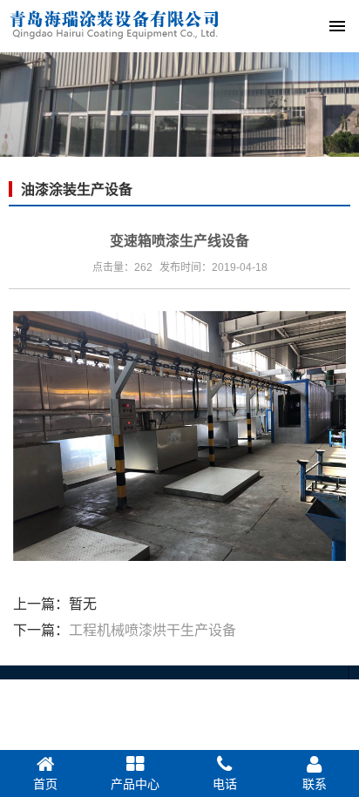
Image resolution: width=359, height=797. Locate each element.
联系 (314, 784)
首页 (45, 784)
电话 (225, 784)
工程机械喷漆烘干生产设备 (152, 630)
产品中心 (135, 784)
